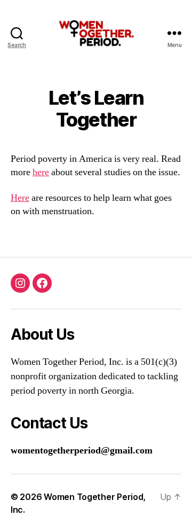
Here (20, 198)
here (41, 172)
